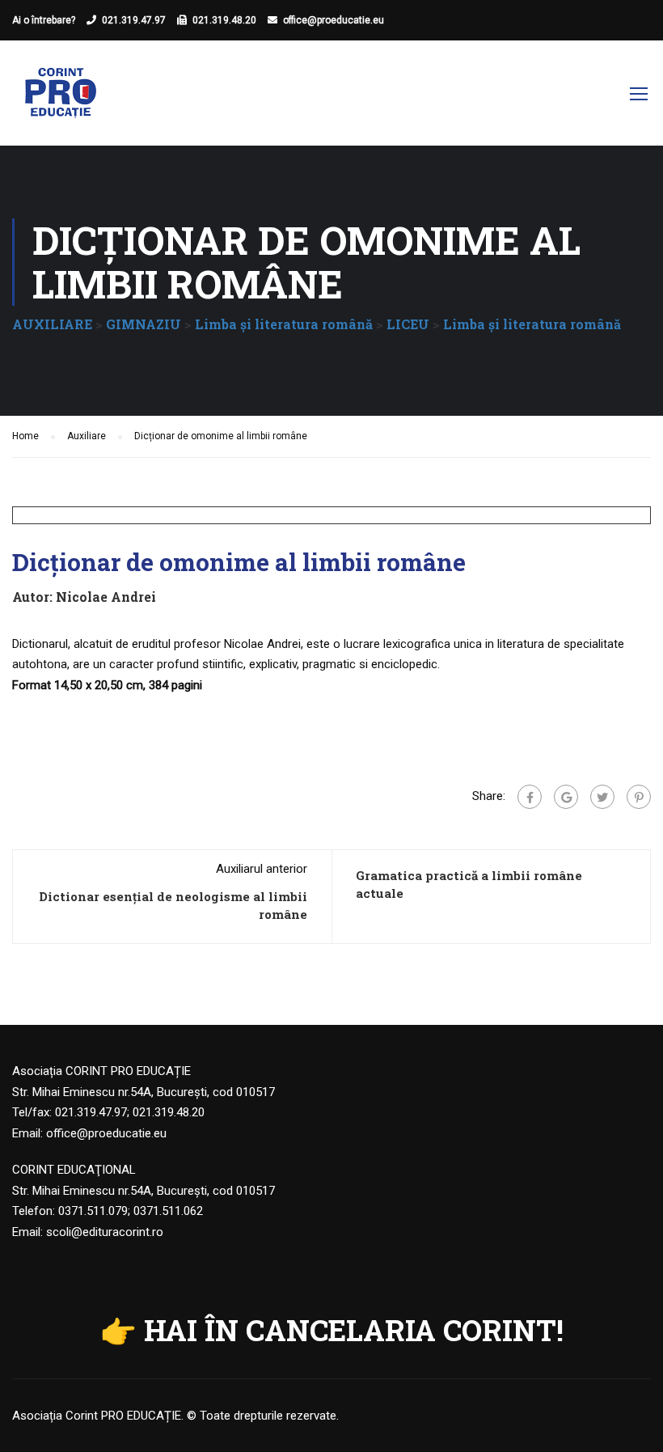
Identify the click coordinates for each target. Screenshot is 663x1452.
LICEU (407, 323)
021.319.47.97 (134, 20)
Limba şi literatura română (284, 323)
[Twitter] (602, 797)
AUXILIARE (52, 323)
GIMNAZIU (143, 323)
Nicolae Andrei (106, 596)
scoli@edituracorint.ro (104, 1232)
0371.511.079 (93, 1211)
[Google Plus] (566, 797)
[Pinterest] (639, 797)
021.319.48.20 (224, 20)
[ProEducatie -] (60, 101)
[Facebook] (529, 797)
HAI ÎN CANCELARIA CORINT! (354, 1329)
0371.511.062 (168, 1211)
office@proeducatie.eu (333, 20)
